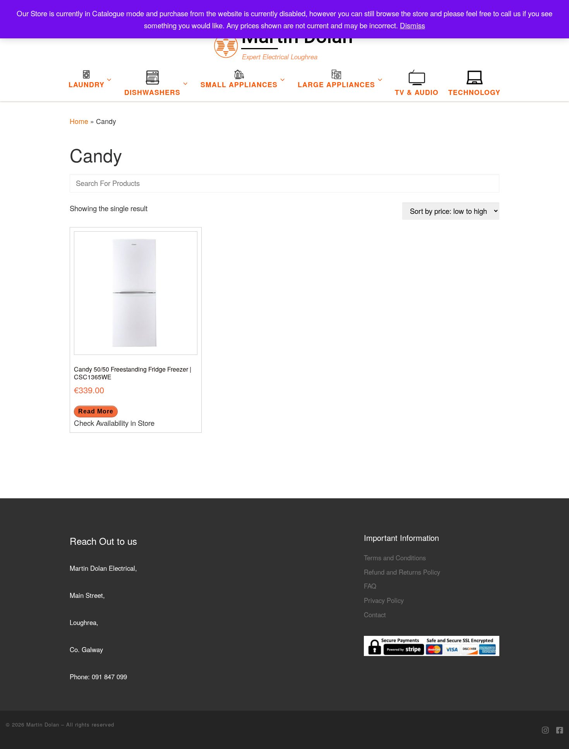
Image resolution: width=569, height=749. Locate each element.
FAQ (370, 586)
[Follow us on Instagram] (545, 730)
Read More (95, 411)
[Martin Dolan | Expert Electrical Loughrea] (225, 43)
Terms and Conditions (395, 557)
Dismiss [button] (412, 25)
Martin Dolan (43, 724)
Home (79, 121)
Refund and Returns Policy (402, 572)
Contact (375, 614)
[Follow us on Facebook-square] (559, 730)
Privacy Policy (384, 600)
